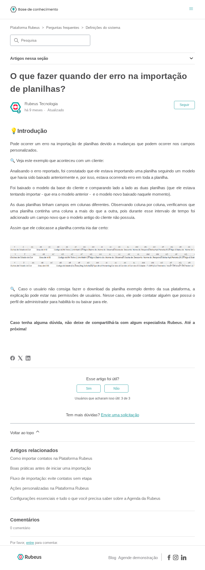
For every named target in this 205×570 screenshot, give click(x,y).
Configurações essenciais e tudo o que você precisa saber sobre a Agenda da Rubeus (85, 498)
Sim (89, 388)
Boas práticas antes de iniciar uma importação (50, 468)
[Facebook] (12, 358)
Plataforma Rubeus (25, 28)
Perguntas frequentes (62, 28)
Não (116, 388)
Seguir (184, 105)
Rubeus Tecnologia (41, 103)
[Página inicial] (34, 9)
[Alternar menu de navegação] (191, 9)
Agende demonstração (138, 557)
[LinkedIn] (28, 358)
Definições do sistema (103, 28)
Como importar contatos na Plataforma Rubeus (51, 458)
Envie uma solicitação (120, 415)
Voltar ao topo (22, 432)
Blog (112, 557)
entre (30, 543)
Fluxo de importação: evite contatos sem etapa (51, 478)
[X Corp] (20, 358)
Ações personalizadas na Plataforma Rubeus (49, 488)
